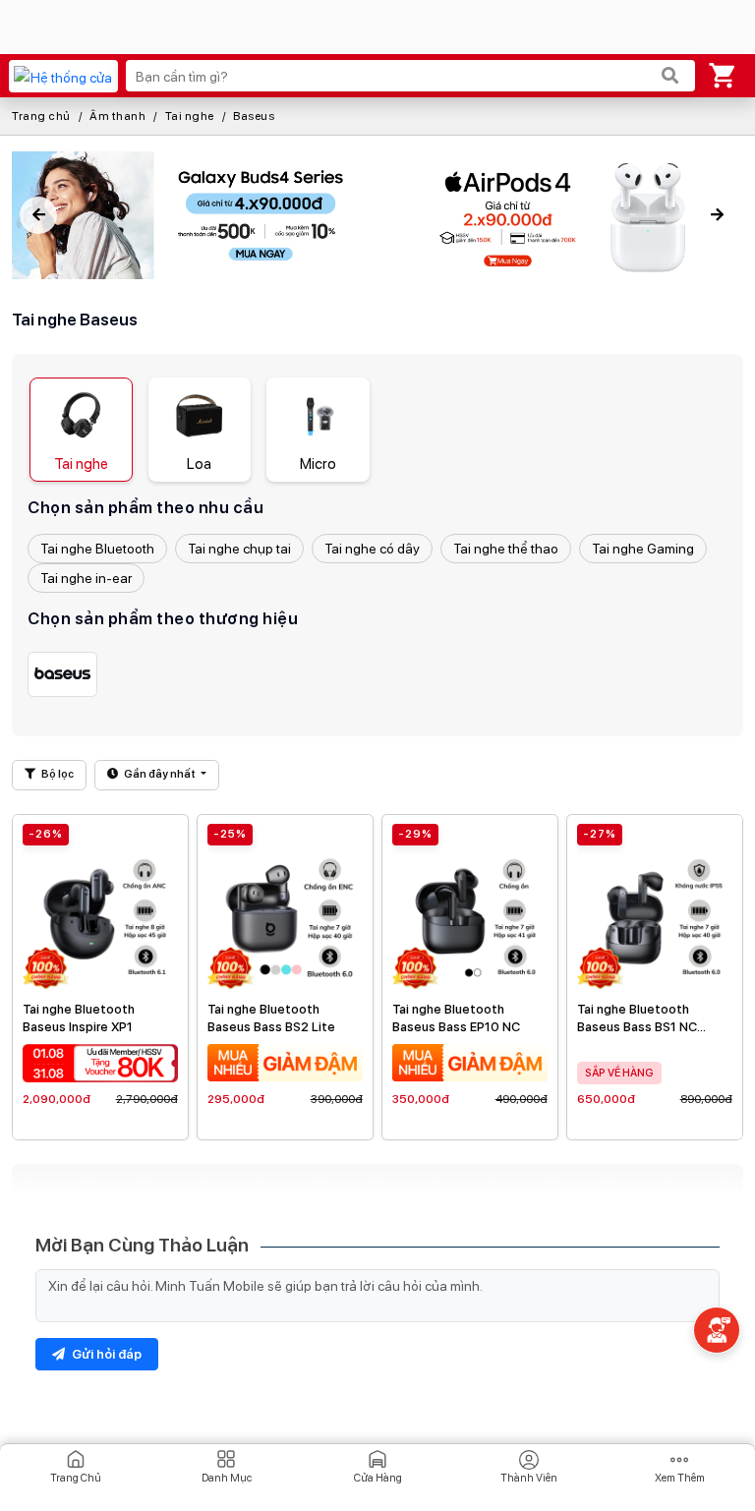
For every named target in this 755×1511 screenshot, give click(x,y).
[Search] (670, 75)
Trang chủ (41, 116)
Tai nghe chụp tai (239, 548)
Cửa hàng (378, 1478)
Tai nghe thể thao (505, 548)
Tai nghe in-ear (86, 578)
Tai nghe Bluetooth (97, 548)
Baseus (253, 116)
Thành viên (528, 1478)
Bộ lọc (56, 774)
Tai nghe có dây (372, 548)
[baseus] (62, 674)
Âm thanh (117, 116)
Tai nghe (189, 116)
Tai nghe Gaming (643, 548)
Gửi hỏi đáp (105, 1354)
